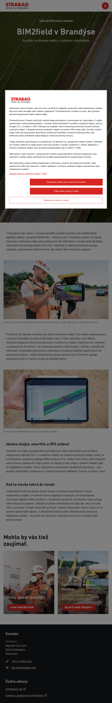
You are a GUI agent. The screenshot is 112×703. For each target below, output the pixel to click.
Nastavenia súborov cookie (56, 200)
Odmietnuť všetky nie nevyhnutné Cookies (66, 182)
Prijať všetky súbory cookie (66, 191)
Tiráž (44, 173)
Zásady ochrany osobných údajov (24, 173)
